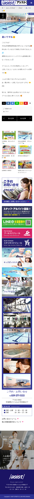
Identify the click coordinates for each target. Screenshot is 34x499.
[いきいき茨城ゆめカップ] (24, 118)
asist (10, 108)
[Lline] (17, 103)
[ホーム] (2, 7)
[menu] (31, 3)
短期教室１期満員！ (7, 170)
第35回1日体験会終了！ (24, 156)
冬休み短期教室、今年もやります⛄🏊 (25, 142)
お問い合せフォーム (9, 419)
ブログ (31, 13)
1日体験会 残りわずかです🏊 (8, 142)
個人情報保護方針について (11, 422)
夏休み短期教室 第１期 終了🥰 (8, 156)
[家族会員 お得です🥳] (9, 118)
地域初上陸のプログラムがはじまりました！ (25, 171)
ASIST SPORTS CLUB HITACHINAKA (20, 496)
